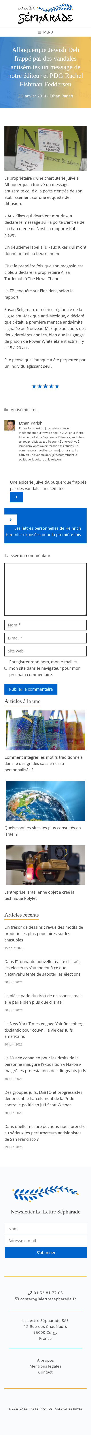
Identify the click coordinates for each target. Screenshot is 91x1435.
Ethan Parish (61, 96)
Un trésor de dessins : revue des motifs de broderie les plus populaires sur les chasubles (43, 933)
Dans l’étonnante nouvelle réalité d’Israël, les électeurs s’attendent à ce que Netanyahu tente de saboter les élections (42, 968)
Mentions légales (46, 1366)
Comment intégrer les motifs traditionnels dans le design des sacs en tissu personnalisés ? (43, 764)
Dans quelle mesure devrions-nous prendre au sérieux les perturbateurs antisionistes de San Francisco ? (44, 1133)
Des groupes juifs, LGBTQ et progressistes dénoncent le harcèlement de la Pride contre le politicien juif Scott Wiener (43, 1099)
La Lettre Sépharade (36, 1409)
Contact (45, 1372)
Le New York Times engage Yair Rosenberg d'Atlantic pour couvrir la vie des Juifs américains (43, 1030)
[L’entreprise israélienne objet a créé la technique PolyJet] (45, 881)
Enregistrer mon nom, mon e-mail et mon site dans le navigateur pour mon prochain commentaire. (45, 668)
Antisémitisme (24, 409)
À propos (45, 1360)
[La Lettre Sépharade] (45, 13)
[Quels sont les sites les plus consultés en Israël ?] (45, 817)
